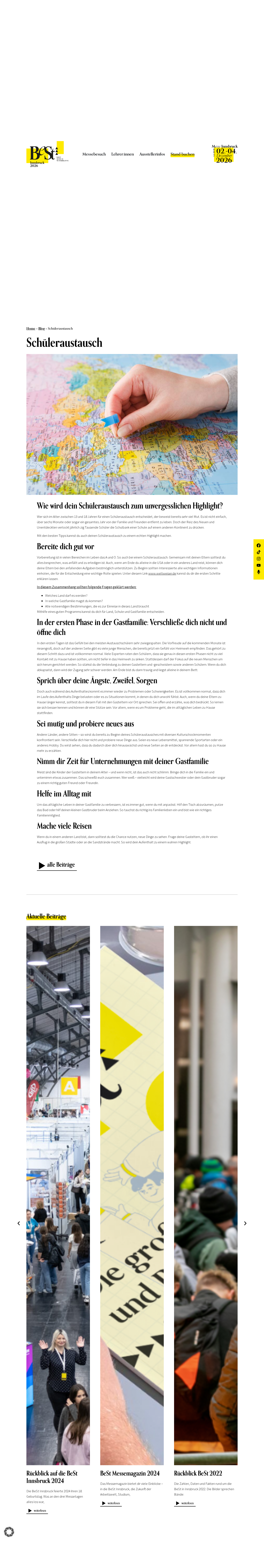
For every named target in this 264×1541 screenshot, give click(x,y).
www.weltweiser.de (162, 573)
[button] (18, 1223)
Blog (41, 328)
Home (30, 328)
